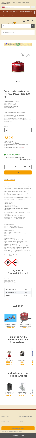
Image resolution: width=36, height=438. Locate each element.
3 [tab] (19, 81)
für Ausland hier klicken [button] (18, 157)
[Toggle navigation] (2, 22)
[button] (24, 21)
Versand (17, 143)
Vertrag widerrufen (18, 428)
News (4, 16)
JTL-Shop (21, 435)
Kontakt (11, 16)
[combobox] (15, 7)
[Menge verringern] (7, 167)
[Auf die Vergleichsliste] (23, 55)
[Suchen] (33, 26)
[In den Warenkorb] (5, 50)
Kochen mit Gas (14, 106)
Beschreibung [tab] (9, 179)
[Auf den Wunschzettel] (28, 55)
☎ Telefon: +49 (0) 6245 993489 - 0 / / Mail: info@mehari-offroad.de (17, 12)
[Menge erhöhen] (29, 167)
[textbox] (15, 7)
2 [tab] (18, 81)
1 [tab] (16, 81)
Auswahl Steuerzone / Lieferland (12, 147)
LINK (10, 255)
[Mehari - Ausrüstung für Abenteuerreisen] (10, 24)
